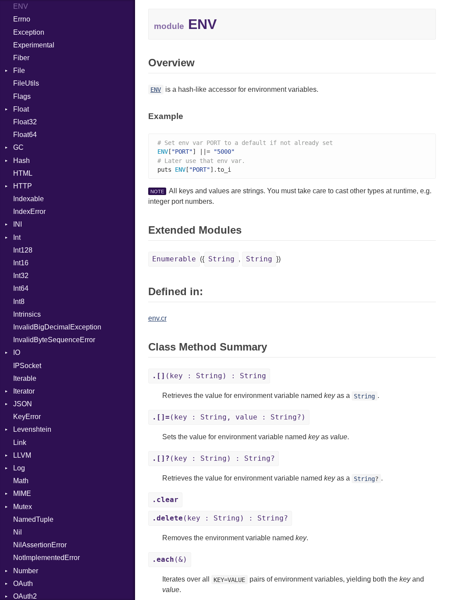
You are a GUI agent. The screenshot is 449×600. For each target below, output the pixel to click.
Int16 (21, 263)
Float (21, 109)
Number (25, 571)
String (221, 259)
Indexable (28, 198)
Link (19, 442)
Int (17, 237)
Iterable (24, 378)
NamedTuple (33, 519)
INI (17, 224)
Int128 (22, 250)
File (19, 70)
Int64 (21, 288)
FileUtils (26, 83)
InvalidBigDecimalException (57, 327)
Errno (21, 19)
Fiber (21, 57)
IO (16, 352)
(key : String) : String (209, 376)
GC (18, 147)
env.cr (157, 318)
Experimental (33, 45)
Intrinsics (27, 314)
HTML (22, 173)
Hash (21, 160)
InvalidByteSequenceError (54, 339)
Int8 (19, 301)
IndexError (29, 211)
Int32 (21, 275)
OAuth (23, 583)
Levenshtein (32, 429)
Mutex (22, 506)
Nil (17, 532)
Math (21, 480)
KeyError (27, 416)
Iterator (24, 391)
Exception (28, 32)
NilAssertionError (40, 545)
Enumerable (174, 259)
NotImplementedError (46, 557)
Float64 (25, 134)
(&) (169, 559)
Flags (22, 96)
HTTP (22, 186)
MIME (22, 493)
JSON (22, 404)
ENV (20, 6)
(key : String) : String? (213, 458)
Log (19, 468)
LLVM (22, 455)
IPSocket (27, 365)
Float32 (25, 122)
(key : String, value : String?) (229, 417)
